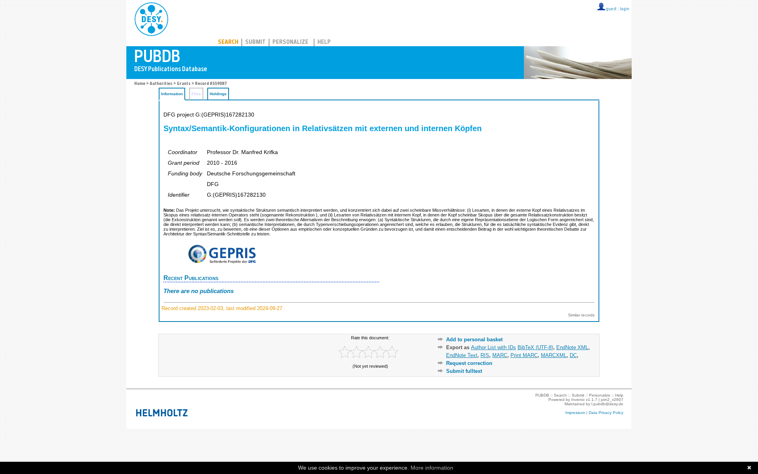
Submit (255, 42)
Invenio (578, 399)
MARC (499, 355)
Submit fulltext (464, 371)
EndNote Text (461, 355)
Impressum (575, 412)
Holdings (218, 94)
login (624, 9)
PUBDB (186, 18)
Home (139, 84)
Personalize (290, 42)
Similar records (581, 315)
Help (324, 42)
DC (573, 355)
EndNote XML (572, 347)
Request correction (469, 363)
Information (172, 94)
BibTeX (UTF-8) (535, 347)
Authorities (161, 84)
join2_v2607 (612, 399)
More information (432, 468)
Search (228, 42)
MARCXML (554, 355)
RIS (484, 355)
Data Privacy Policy (606, 412)
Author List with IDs (493, 347)
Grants (184, 84)
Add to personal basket (474, 339)
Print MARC (524, 355)
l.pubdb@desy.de (607, 404)
